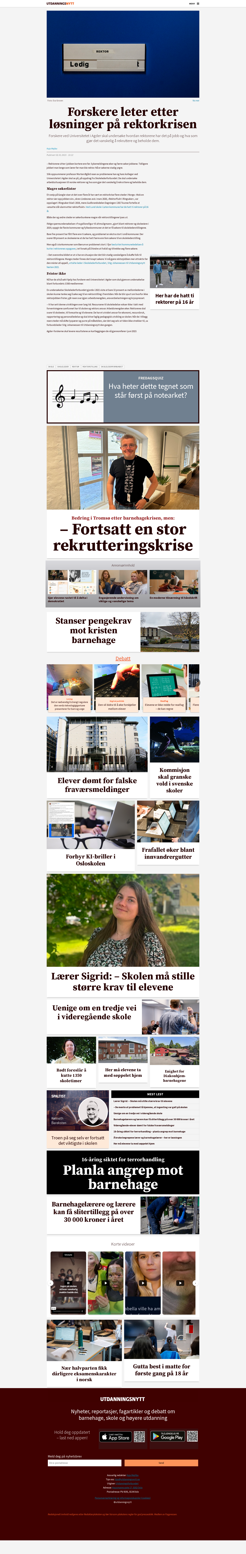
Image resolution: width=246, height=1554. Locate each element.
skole (51, 366)
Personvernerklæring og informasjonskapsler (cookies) (123, 1498)
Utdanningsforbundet (127, 1483)
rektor (75, 366)
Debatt (123, 658)
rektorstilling (90, 366)
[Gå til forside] (60, 3)
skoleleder (63, 366)
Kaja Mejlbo (133, 1475)
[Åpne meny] (198, 3)
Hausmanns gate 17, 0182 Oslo (127, 1487)
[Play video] (105, 1283)
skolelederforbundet (112, 366)
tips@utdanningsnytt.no (127, 1479)
